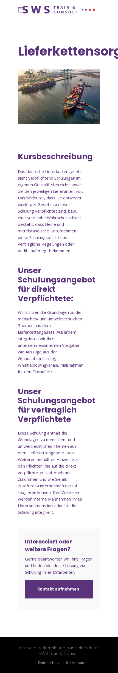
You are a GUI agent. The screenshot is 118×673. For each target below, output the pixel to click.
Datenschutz (49, 662)
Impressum (75, 662)
